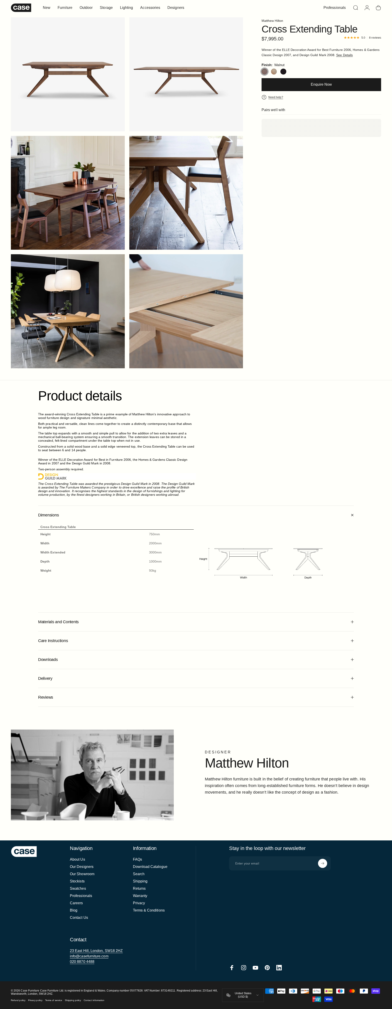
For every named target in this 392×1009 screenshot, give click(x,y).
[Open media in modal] (186, 74)
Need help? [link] (275, 97)
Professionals (81, 896)
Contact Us (79, 917)
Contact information (94, 1000)
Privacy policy (35, 1000)
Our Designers (81, 867)
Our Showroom (82, 874)
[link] (96, 951)
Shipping (140, 881)
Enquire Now (321, 84)
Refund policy (18, 1000)
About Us (77, 859)
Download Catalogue (150, 867)
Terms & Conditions (149, 910)
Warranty (140, 896)
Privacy (139, 903)
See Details (344, 55)
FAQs (137, 859)
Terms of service (53, 1000)
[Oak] (274, 72)
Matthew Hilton (272, 20)
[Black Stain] (283, 72)
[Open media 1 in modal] (68, 74)
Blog (73, 910)
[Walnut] (264, 72)
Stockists (77, 881)
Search (139, 874)
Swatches (78, 888)
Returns (139, 888)
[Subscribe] (322, 863)
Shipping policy (73, 1000)
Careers (76, 903)
